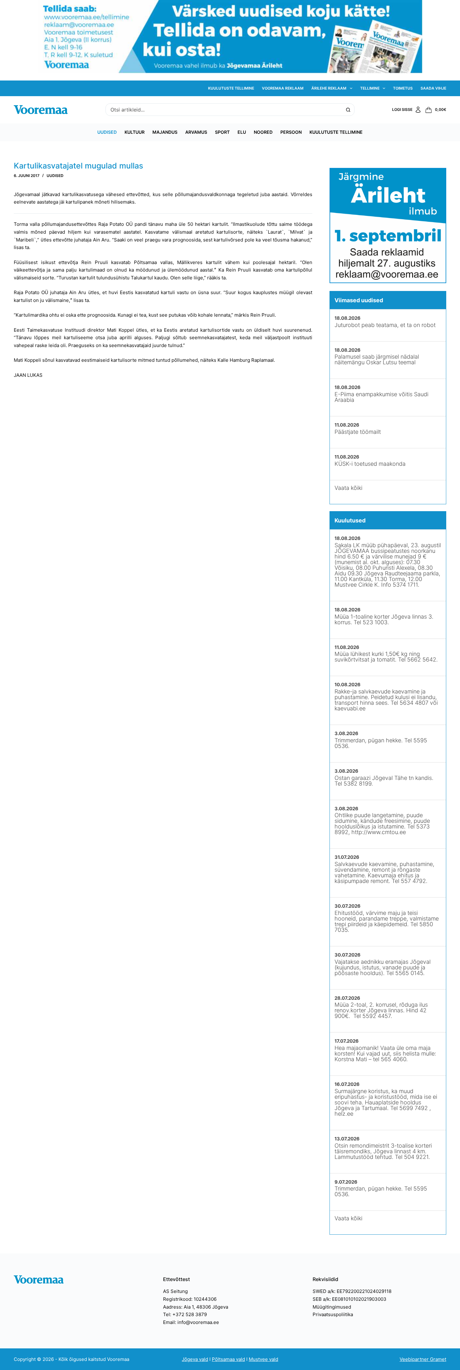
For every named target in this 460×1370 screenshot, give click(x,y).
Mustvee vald (263, 1359)
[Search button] (348, 110)
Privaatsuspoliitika (333, 1314)
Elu (242, 132)
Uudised (107, 132)
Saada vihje (433, 88)
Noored (263, 132)
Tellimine (370, 88)
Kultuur (135, 132)
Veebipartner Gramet (423, 1359)
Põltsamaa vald (228, 1359)
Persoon (291, 132)
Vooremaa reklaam (283, 88)
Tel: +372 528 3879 (185, 1314)
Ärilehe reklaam (328, 88)
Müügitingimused (332, 1307)
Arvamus (196, 132)
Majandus (164, 132)
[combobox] (224, 109)
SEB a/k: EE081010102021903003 (349, 1299)
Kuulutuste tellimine (231, 88)
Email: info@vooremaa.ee (191, 1322)
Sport (222, 132)
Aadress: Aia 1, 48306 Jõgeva (195, 1307)
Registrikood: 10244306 (190, 1299)
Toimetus (403, 88)
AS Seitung (175, 1291)
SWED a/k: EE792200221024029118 (352, 1291)
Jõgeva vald (195, 1359)
